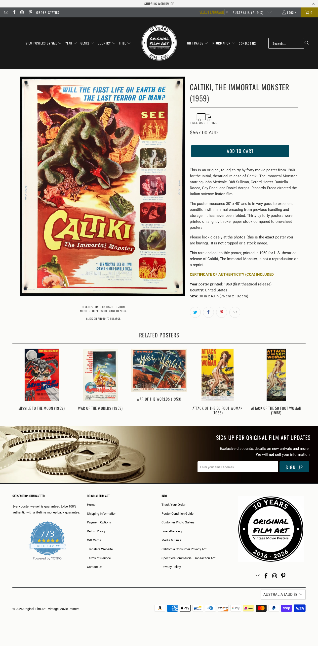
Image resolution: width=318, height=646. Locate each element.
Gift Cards (94, 540)
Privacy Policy (171, 567)
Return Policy (96, 531)
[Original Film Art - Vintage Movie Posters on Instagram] (22, 12)
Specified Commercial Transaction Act (188, 558)
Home (91, 505)
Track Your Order (173, 505)
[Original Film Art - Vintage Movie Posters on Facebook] (14, 12)
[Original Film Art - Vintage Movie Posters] (159, 43)
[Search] (307, 43)
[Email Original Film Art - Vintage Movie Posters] (6, 12)
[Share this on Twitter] (195, 312)
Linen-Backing (171, 531)
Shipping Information (101, 513)
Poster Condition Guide (177, 513)
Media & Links (171, 540)
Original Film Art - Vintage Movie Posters (51, 609)
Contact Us (94, 567)
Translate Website (100, 549)
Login (292, 12)
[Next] (298, 382)
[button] (44, 43)
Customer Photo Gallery (178, 522)
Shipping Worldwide (159, 3)
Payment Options (99, 522)
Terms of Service (99, 558)
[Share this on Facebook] (208, 312)
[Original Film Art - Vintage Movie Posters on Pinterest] (30, 12)
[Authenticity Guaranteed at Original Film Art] (12, 564)
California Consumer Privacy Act (183, 549)
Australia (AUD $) (249, 12)
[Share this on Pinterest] (221, 312)
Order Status (47, 12)
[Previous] (19, 382)
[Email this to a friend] (234, 312)
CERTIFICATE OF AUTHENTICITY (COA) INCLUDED (232, 274)
